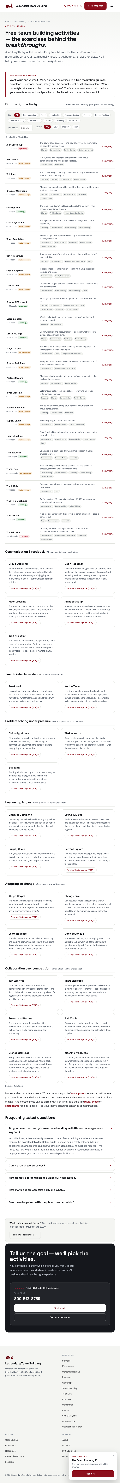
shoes (95, 1101)
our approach (78, 1093)
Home (8, 22)
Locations (9, 1462)
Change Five (13, 207)
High (76, 127)
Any (47, 127)
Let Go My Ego (14, 333)
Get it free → (92, 1473)
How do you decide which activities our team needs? (60, 1177)
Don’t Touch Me (15, 239)
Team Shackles (14, 436)
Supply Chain (13, 420)
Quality (48, 120)
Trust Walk (12, 486)
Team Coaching (69, 1388)
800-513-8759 (69, 1451)
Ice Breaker (74, 120)
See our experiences (60, 1317)
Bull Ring (11, 174)
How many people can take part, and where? (60, 1190)
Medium (65, 127)
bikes (87, 1101)
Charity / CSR (68, 1421)
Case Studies (11, 1440)
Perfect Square (14, 378)
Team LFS (67, 1394)
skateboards (12, 1105)
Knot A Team (13, 285)
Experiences (68, 1366)
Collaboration (34, 120)
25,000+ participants (49, 1288)
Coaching (60, 120)
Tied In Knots (13, 452)
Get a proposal (95, 5)
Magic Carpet (13, 348)
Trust (43, 115)
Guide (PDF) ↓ (108, 146)
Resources (19, 22)
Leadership (55, 115)
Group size (13, 128)
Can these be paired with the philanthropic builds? (60, 1202)
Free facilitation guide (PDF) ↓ (25, 588)
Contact (66, 1445)
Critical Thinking (102, 115)
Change (87, 115)
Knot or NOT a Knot (16, 302)
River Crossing (14, 392)
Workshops (67, 1383)
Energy (39, 127)
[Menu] (112, 6)
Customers (10, 1445)
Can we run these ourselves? (60, 1165)
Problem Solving (72, 115)
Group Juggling (14, 270)
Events (65, 1410)
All (17, 115)
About (65, 1440)
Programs (66, 1377)
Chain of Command (16, 190)
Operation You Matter (72, 1427)
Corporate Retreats (71, 1372)
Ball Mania (12, 159)
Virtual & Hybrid (69, 1416)
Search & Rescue (15, 407)
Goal (10, 115)
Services (66, 1361)
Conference (67, 1405)
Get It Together (14, 255)
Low (55, 127)
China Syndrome (15, 222)
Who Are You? (14, 515)
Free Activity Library (14, 1456)
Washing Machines (16, 500)
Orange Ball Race (15, 363)
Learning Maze (14, 318)
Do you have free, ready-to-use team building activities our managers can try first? (60, 1130)
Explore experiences (25, 1234)
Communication (29, 115)
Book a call (60, 1308)
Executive (66, 1399)
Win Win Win (13, 532)
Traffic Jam (12, 469)
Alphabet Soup (14, 144)
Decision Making (17, 120)
